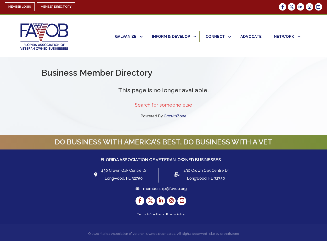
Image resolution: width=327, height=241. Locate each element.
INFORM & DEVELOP (171, 36)
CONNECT (215, 36)
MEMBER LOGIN (19, 6)
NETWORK (284, 36)
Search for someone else (163, 105)
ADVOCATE (251, 36)
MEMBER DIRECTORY (56, 6)
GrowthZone (175, 116)
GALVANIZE (125, 36)
